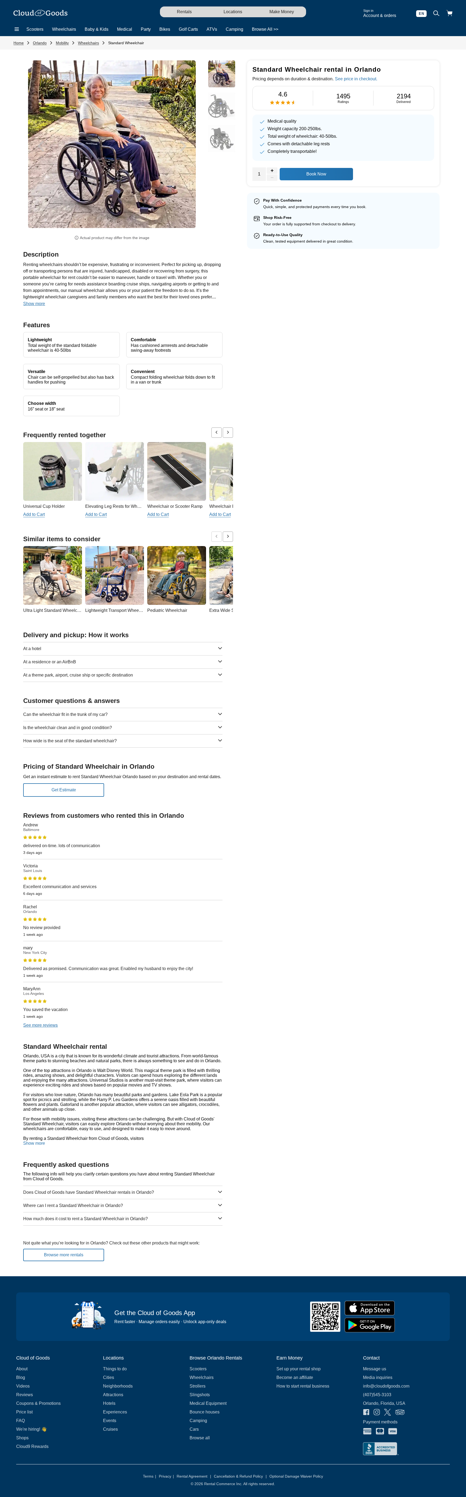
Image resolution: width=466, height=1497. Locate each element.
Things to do (115, 1369)
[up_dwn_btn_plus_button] (272, 170)
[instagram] (377, 1412)
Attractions (113, 1394)
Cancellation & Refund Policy (240, 1476)
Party (146, 29)
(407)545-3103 (377, 1394)
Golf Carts (188, 29)
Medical (124, 29)
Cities (108, 1377)
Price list (24, 1412)
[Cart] (449, 13)
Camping (234, 29)
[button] (40, 146)
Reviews (24, 1394)
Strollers (197, 1386)
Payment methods (380, 1422)
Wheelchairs (64, 29)
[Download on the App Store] (370, 1308)
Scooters (34, 29)
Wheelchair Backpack (230, 506)
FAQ (20, 1420)
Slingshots (200, 1394)
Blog (20, 1377)
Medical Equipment (208, 1403)
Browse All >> (265, 29)
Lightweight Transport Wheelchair (117, 610)
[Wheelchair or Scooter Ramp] (176, 471)
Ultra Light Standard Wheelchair (53, 610)
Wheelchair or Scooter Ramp (175, 506)
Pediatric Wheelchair (167, 610)
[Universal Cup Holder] (52, 471)
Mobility (62, 43)
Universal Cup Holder (44, 506)
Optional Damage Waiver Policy (296, 1476)
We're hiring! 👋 (31, 1429)
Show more (34, 1143)
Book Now (316, 174)
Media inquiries (377, 1377)
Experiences (115, 1412)
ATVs (212, 29)
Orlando (40, 43)
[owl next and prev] (216, 432)
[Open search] (436, 13)
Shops (22, 1438)
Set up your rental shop (298, 1369)
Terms (149, 1476)
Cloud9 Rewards (32, 1446)
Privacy (166, 1476)
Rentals (184, 11)
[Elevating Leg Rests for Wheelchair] (114, 471)
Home (18, 43)
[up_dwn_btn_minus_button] (272, 177)
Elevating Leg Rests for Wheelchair (119, 506)
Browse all (200, 1438)
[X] (387, 1412)
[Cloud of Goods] (40, 13)
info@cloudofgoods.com (386, 1386)
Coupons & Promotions (38, 1403)
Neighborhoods (118, 1386)
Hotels (109, 1403)
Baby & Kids (96, 29)
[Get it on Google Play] (370, 1325)
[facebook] (366, 1412)
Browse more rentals (63, 1255)
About (22, 1369)
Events (109, 1420)
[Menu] (16, 29)
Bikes (164, 29)
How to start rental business (302, 1386)
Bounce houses (205, 1412)
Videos (23, 1386)
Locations (233, 11)
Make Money (281, 11)
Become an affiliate (294, 1377)
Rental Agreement (194, 1476)
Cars (194, 1429)
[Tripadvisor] (400, 1412)
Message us (374, 1369)
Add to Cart (34, 514)
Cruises (110, 1429)
